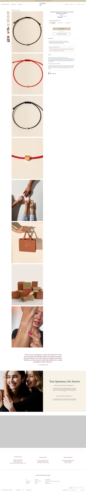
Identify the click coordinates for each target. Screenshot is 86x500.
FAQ (35, 482)
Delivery (36, 483)
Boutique (27, 482)
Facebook (48, 475)
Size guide (47, 482)
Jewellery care (48, 483)
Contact (27, 483)
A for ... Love (18, 10)
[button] (60, 17)
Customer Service (38, 481)
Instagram (42, 475)
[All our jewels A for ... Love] (22, 180)
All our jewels (14, 10)
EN (83, 4)
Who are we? (28, 481)
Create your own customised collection (52, 481)
